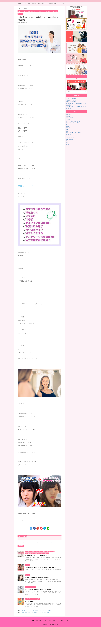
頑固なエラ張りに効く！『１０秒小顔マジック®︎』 (37, 555)
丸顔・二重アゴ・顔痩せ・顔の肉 (73, 132)
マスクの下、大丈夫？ (71, 100)
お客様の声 (68, 116)
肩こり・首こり (69, 134)
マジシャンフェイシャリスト (30, 4)
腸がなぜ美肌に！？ (30, 601)
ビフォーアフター (52, 3)
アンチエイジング (70, 137)
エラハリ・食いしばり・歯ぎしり (30, 541)
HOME (19, 3)
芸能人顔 (68, 127)
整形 (67, 129)
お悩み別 (63, 3)
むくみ (51, 541)
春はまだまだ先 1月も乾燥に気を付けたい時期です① (39, 589)
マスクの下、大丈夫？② (71, 98)
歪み (54, 541)
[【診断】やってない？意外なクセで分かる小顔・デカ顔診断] (44, 528)
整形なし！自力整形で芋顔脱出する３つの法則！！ (38, 577)
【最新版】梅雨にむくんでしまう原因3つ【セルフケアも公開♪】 (36, 610)
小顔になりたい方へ (42, 3)
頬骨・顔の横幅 (69, 139)
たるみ (67, 144)
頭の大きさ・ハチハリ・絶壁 (44, 541)
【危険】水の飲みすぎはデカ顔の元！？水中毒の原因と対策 (35, 612)
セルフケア (21, 541)
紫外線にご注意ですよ (71, 101)
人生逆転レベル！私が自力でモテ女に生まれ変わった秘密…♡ (40, 567)
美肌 (67, 142)
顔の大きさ (58, 541)
